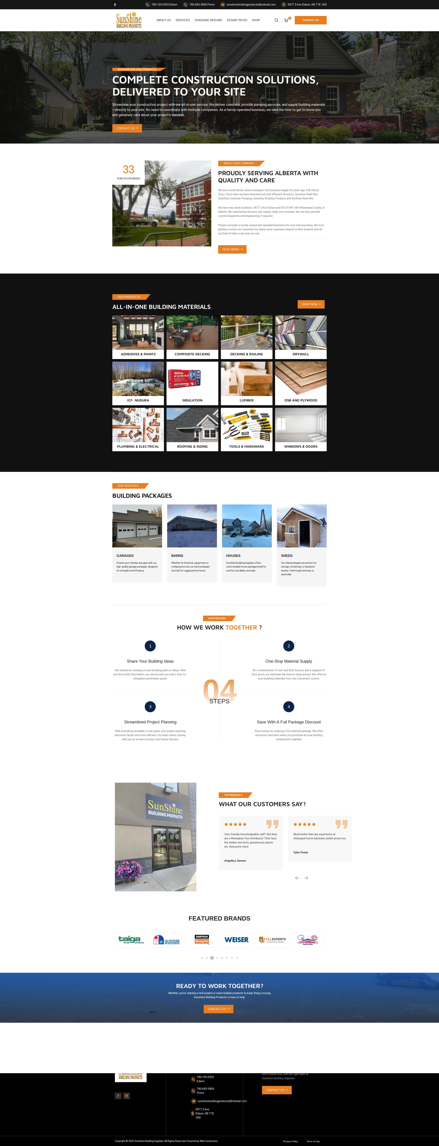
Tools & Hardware (246, 446)
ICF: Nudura (138, 400)
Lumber (247, 400)
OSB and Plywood (300, 400)
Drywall (301, 354)
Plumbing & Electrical (138, 446)
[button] (202, 957)
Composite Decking (192, 354)
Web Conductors (209, 1141)
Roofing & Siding (192, 446)
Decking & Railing (246, 354)
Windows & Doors (300, 446)
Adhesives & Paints (138, 354)
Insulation (192, 400)
